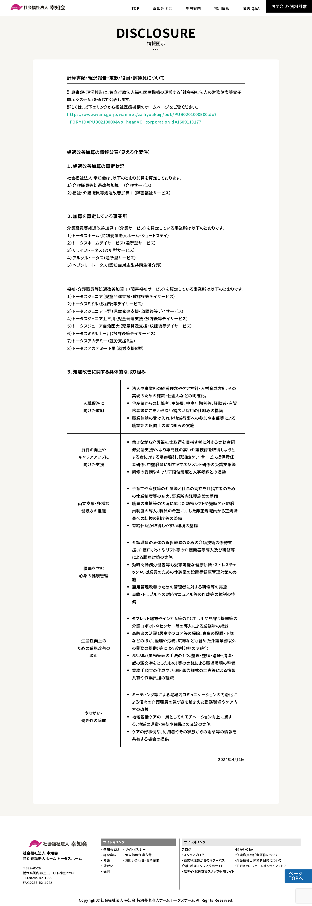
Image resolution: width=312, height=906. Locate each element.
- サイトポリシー (134, 849)
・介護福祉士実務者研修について (258, 860)
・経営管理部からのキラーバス (203, 860)
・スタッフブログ (193, 854)
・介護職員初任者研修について (257, 854)
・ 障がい (107, 865)
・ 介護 (105, 860)
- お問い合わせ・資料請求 (141, 860)
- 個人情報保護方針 (137, 854)
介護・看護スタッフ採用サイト (203, 865)
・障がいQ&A (244, 849)
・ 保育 (105, 871)
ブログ (186, 849)
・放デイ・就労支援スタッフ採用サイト (208, 871)
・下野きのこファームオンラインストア (261, 865)
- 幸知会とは (110, 849)
